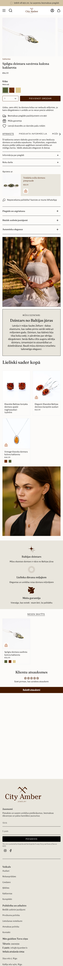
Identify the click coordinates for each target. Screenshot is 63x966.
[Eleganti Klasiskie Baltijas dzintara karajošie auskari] (46, 386)
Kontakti (6, 932)
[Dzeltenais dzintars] (14, 661)
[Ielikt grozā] (36, 397)
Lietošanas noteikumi (12, 921)
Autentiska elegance (12, 229)
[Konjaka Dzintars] (5, 461)
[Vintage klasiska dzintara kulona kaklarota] (16, 433)
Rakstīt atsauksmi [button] (31, 690)
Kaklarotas (6, 59)
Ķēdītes (5, 888)
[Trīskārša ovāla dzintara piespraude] (11, 185)
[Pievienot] (25, 191)
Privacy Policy (39, 844)
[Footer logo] (22, 794)
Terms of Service (52, 844)
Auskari (5, 871)
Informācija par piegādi (13, 155)
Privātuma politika (11, 915)
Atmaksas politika (10, 927)
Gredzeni (6, 882)
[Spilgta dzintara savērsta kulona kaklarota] (16, 634)
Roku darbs (7, 162)
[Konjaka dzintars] (10, 661)
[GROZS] (59, 10)
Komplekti (7, 899)
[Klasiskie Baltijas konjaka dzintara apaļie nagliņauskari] (16, 386)
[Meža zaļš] (10, 461)
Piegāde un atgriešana (13, 211)
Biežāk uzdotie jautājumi (15, 220)
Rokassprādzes (9, 876)
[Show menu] (4, 10)
